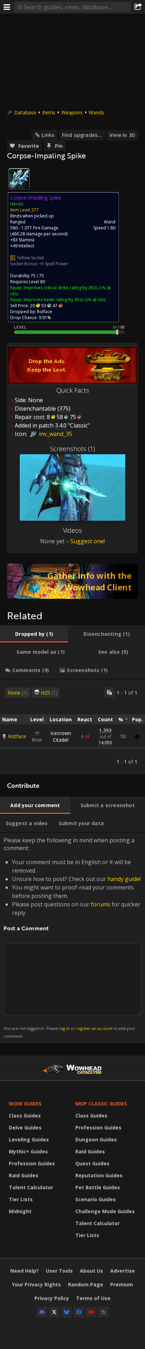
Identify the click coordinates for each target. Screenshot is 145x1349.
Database (25, 112)
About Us (91, 1270)
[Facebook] (79, 1312)
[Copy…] (109, 692)
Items (48, 112)
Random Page (85, 1284)
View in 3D (122, 135)
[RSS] (103, 1312)
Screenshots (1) (72, 448)
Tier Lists (21, 1199)
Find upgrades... (82, 135)
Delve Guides (25, 1127)
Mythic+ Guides (28, 1151)
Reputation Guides (98, 1175)
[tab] (34, 634)
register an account (94, 1028)
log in (64, 1028)
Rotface (17, 736)
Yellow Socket (30, 258)
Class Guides (25, 1115)
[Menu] (7, 7)
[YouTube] (91, 1312)
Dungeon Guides (96, 1139)
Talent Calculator (31, 1187)
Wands (96, 112)
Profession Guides (32, 1163)
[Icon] (19, 179)
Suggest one (87, 541)
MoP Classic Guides (101, 1103)
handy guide (123, 879)
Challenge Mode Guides (105, 1211)
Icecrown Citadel (60, 736)
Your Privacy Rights (36, 1284)
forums (100, 904)
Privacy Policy (51, 1298)
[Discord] (42, 1312)
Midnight (20, 1211)
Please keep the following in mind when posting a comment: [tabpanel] (72, 937)
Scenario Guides (95, 1199)
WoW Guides (25, 1103)
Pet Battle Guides (97, 1187)
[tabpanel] (72, 726)
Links (48, 135)
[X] (54, 1312)
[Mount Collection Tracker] (72, 581)
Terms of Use (93, 1298)
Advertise (122, 1270)
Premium (121, 1284)
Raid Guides (23, 1175)
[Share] (138, 7)
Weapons (72, 112)
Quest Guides (92, 1163)
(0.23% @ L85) (92, 299)
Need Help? (24, 1270)
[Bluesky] (66, 1312)
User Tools (59, 1270)
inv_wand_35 (55, 434)
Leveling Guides (29, 1139)
